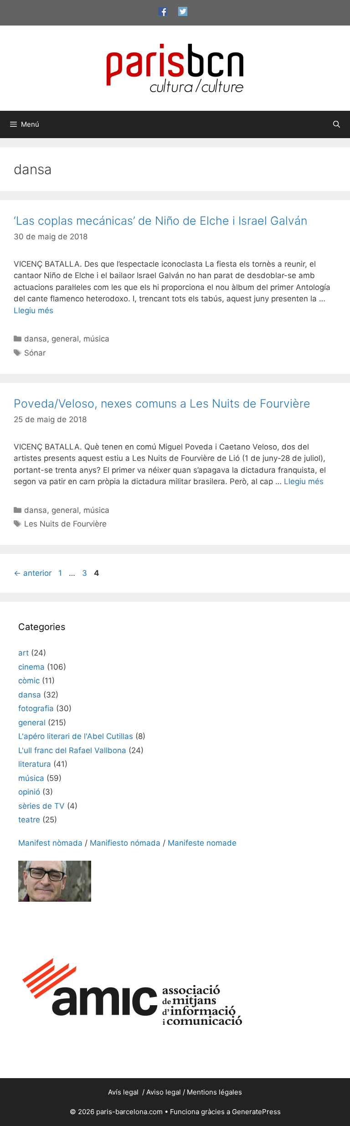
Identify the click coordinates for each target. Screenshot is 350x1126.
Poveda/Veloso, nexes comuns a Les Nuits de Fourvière (162, 403)
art (23, 652)
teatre (29, 819)
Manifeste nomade (202, 842)
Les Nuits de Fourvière (65, 523)
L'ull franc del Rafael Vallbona (72, 750)
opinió (29, 791)
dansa (35, 338)
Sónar (35, 352)
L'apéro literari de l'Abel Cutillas (75, 736)
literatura (34, 764)
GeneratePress (256, 1111)
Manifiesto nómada (125, 842)
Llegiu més (33, 310)
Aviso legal (163, 1092)
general (65, 338)
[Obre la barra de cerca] (336, 124)
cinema (31, 666)
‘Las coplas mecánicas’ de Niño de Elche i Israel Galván (160, 220)
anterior (32, 573)
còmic (29, 680)
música (96, 338)
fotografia (36, 708)
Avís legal (124, 1092)
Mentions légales (214, 1092)
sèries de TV (41, 806)
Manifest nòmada (50, 842)
